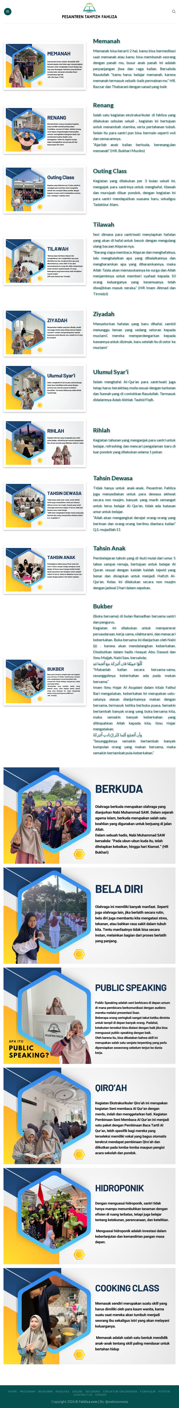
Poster (164, 1391)
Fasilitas (62, 1391)
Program (27, 1391)
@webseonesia (116, 1402)
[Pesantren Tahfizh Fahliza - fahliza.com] (89, 11)
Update (101, 1394)
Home (12, 1391)
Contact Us (82, 1394)
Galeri (77, 1391)
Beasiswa (45, 1391)
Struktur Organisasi (120, 1391)
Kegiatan (93, 1391)
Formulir (148, 1391)
